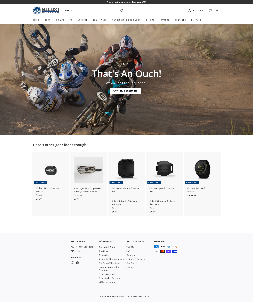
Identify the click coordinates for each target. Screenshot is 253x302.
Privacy (130, 267)
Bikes (36, 20)
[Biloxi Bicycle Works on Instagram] (72, 262)
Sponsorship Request (110, 278)
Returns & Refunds (135, 259)
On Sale (151, 20)
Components (64, 20)
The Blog (103, 251)
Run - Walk (100, 20)
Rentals (196, 20)
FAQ (128, 251)
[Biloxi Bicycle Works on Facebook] (77, 262)
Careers (130, 255)
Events (165, 20)
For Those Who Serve (109, 263)
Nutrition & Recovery (126, 20)
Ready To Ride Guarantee (112, 259)
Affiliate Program (107, 282)
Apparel (82, 20)
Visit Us (130, 247)
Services (180, 20)
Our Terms (131, 263)
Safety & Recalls (107, 274)
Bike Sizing (104, 255)
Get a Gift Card (107, 247)
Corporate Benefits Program (109, 269)
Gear (48, 20)
